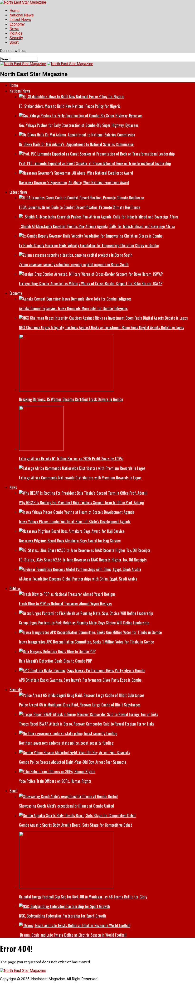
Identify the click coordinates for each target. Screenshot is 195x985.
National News (22, 15)
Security (16, 38)
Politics (16, 33)
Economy (17, 24)
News (14, 28)
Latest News (20, 19)
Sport (14, 42)
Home (15, 10)
